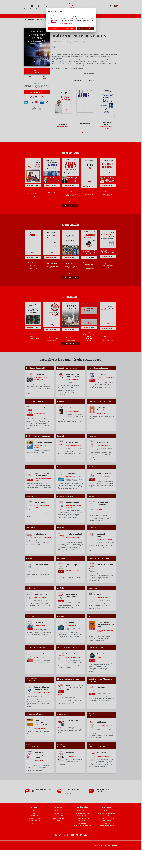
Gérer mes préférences (85, 28)
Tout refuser (69, 28)
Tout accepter (55, 28)
